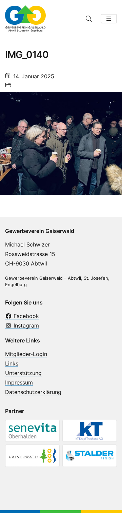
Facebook (25, 316)
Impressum (19, 382)
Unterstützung (23, 373)
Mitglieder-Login (26, 354)
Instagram (25, 325)
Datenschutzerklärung (33, 392)
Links (11, 363)
